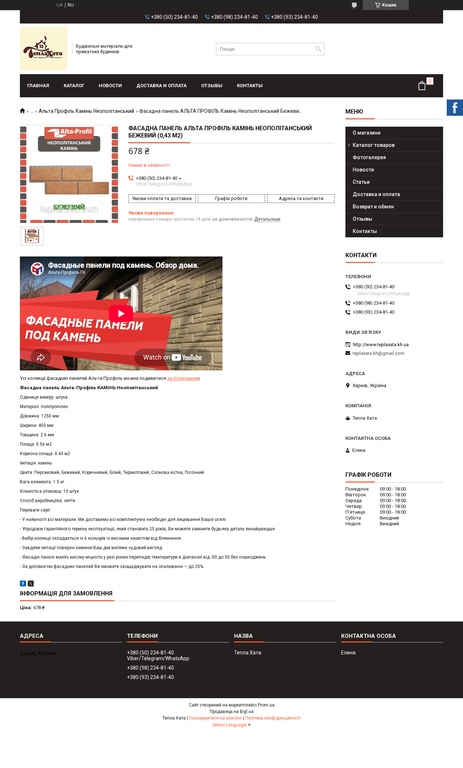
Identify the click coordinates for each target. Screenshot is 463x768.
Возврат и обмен (373, 206)
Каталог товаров (374, 145)
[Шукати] (318, 49)
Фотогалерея (369, 157)
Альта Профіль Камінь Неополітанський (86, 111)
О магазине (367, 133)
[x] (31, 584)
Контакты (250, 85)
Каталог (74, 85)
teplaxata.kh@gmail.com (378, 353)
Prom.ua (266, 705)
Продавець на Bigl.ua (232, 711)
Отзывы (211, 85)
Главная (38, 85)
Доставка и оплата (161, 85)
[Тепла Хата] (43, 49)
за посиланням (183, 378)
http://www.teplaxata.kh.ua (381, 344)
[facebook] (23, 584)
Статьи (361, 182)
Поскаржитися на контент (215, 718)
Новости (110, 85)
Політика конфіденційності (273, 718)
